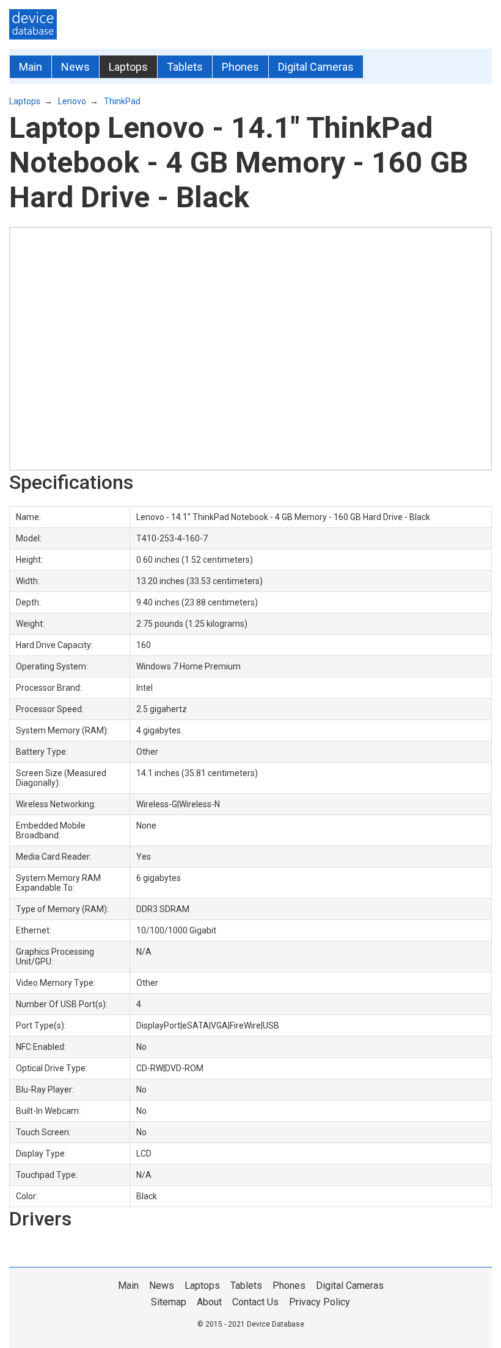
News (75, 66)
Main (30, 66)
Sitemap (168, 1302)
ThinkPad (122, 101)
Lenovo (72, 101)
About (209, 1302)
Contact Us (255, 1302)
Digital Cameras (316, 66)
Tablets (185, 66)
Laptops (128, 66)
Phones (240, 66)
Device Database (275, 1324)
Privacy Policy (319, 1302)
